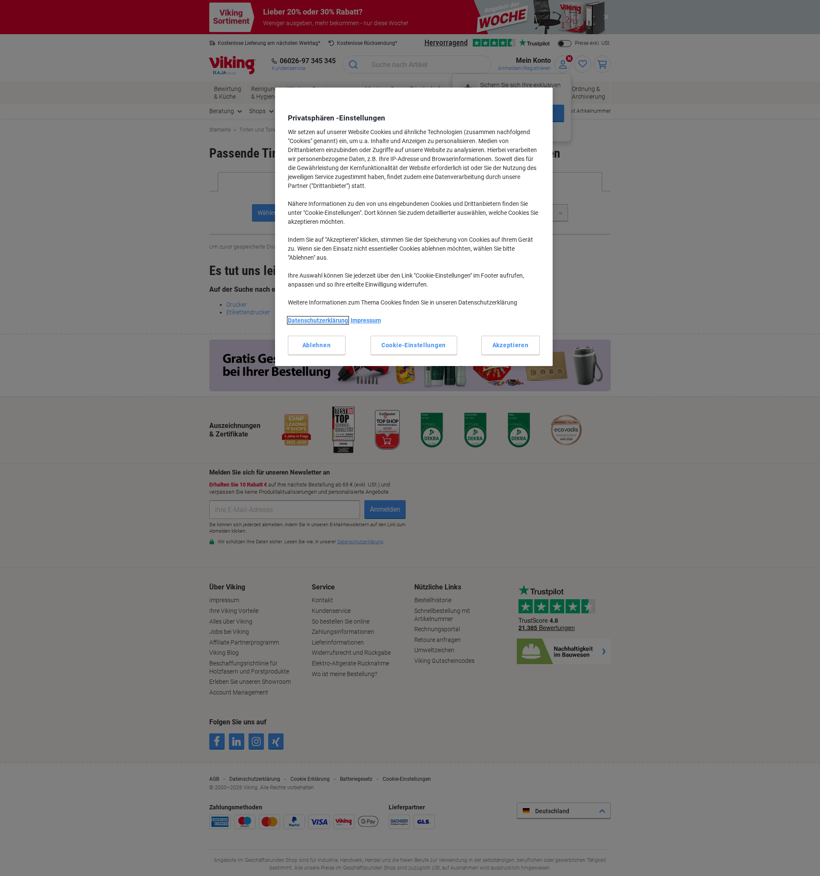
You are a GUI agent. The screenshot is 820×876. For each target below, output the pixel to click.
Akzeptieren (510, 345)
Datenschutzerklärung (318, 320)
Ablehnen (316, 345)
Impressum (366, 320)
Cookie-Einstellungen (413, 345)
